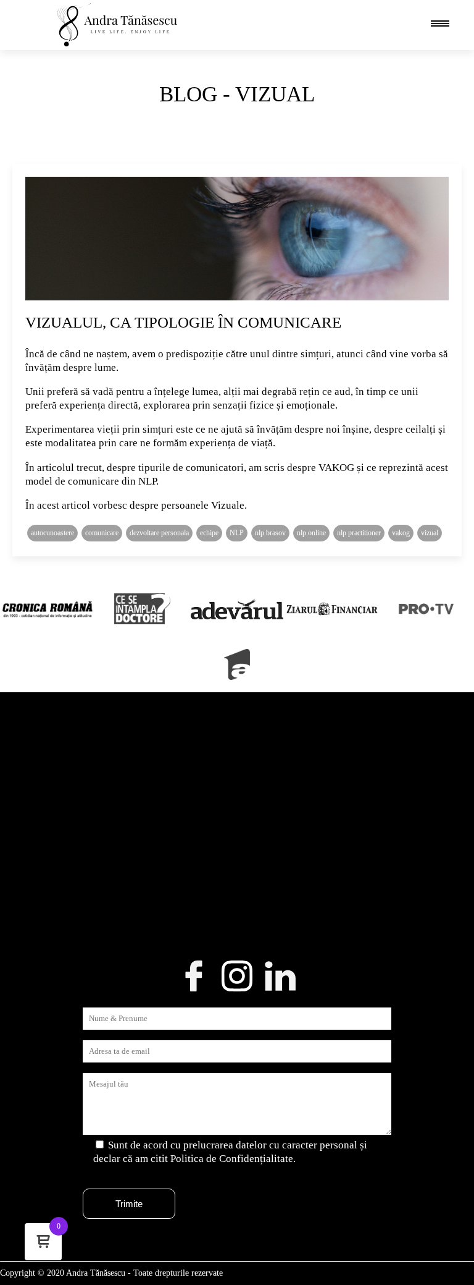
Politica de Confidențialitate (231, 1158)
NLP (237, 532)
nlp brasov (270, 532)
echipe (209, 532)
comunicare (101, 532)
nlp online (311, 532)
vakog (401, 532)
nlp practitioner (359, 532)
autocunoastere (52, 532)
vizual (429, 532)
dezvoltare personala (159, 532)
